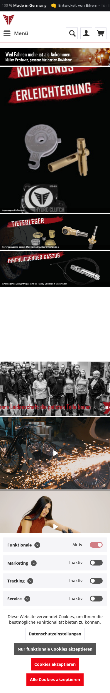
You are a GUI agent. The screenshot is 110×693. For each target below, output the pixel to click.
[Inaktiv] (96, 563)
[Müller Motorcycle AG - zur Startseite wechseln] (8, 19)
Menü (21, 33)
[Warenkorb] (100, 33)
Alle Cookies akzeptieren (55, 679)
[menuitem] (15, 33)
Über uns (55, 388)
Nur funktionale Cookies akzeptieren (55, 649)
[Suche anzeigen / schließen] (72, 33)
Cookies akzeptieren (55, 664)
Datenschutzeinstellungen (55, 634)
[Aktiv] (96, 545)
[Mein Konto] (86, 33)
